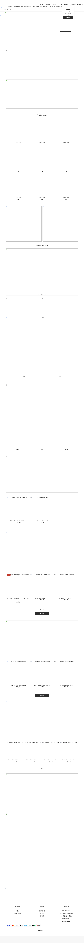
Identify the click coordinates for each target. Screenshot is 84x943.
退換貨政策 (42, 913)
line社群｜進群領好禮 (9, 9)
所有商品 (52, 6)
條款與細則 (42, 915)
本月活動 (10, 6)
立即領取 (68, 17)
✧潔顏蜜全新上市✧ (18, 6)
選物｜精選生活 (43, 6)
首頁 (5, 6)
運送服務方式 (42, 910)
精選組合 (58, 6)
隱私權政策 (42, 916)
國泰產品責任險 (18, 913)
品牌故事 (18, 910)
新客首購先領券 (28, 6)
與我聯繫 (18, 912)
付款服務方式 (42, 912)
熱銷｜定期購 (36, 6)
